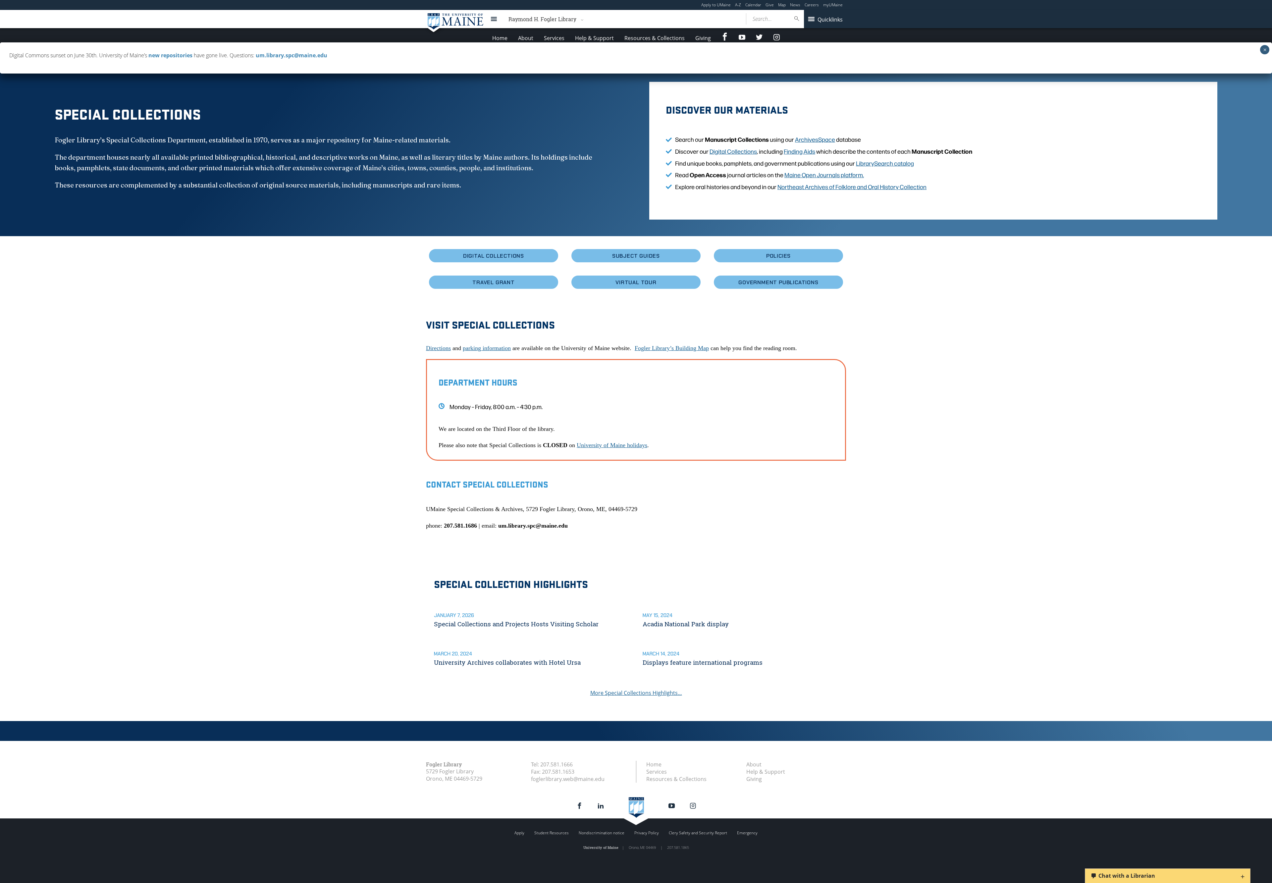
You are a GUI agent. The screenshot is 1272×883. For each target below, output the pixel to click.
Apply (519, 833)
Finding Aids (799, 151)
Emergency (747, 833)
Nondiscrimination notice (601, 833)
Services (554, 38)
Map (782, 5)
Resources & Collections (654, 38)
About (525, 38)
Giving (703, 38)
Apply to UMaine (716, 5)
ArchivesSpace (815, 139)
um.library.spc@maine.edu (291, 55)
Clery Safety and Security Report (698, 833)
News (795, 5)
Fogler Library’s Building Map (672, 348)
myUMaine (833, 5)
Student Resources (551, 833)
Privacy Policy (646, 833)
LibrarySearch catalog (885, 163)
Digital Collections (733, 151)
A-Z (738, 5)
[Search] (797, 18)
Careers (812, 5)
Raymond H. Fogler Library (542, 19)
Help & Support (594, 38)
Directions (438, 348)
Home (499, 38)
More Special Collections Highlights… (636, 693)
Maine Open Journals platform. (824, 175)
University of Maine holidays (612, 445)
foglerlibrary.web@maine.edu (568, 779)
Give (770, 5)
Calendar (753, 5)
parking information (487, 348)
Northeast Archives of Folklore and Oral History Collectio (850, 186)
